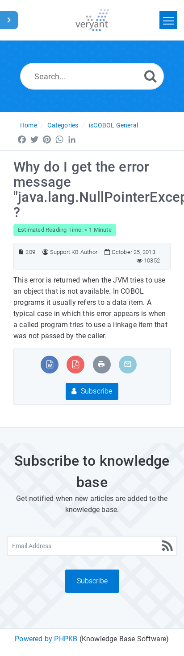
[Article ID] (21, 252)
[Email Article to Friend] (128, 364)
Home (28, 125)
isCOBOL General (113, 125)
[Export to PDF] (75, 364)
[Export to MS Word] (49, 364)
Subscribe (96, 391)
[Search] (150, 76)
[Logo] (92, 20)
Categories (62, 125)
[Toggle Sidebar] (9, 20)
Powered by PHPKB (46, 639)
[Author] (45, 252)
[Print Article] (101, 364)
